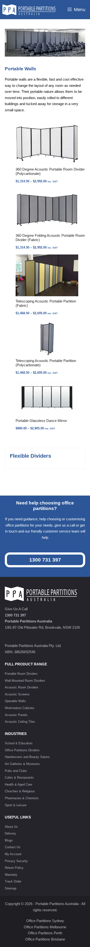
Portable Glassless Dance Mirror (41, 421)
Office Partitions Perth (45, 933)
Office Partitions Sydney (45, 921)
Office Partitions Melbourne (45, 927)
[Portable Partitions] (28, 10)
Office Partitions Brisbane (45, 939)
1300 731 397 (45, 559)
